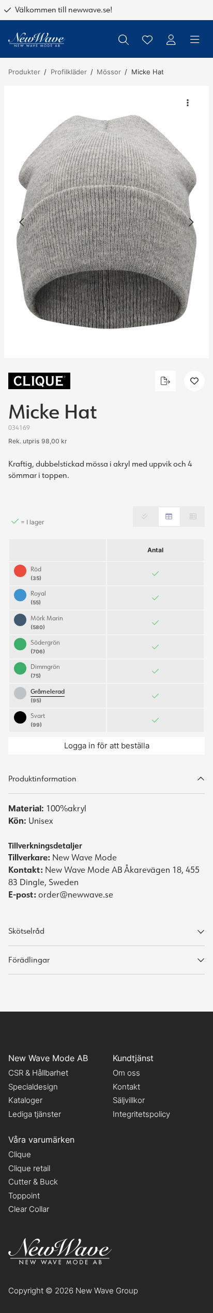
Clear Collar (28, 1209)
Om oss (126, 1073)
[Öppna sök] (123, 40)
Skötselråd (26, 931)
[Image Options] (187, 102)
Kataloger (25, 1100)
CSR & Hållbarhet (38, 1073)
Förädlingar (29, 960)
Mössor (109, 72)
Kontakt (126, 1087)
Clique (19, 1154)
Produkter (24, 72)
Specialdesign (33, 1087)
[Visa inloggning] (171, 40)
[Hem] (36, 40)
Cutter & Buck (33, 1182)
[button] (106, 222)
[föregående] (22, 222)
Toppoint (24, 1195)
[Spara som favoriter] (147, 40)
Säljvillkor (129, 1100)
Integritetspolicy (141, 1114)
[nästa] (190, 222)
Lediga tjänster (34, 1114)
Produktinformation (42, 778)
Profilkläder (69, 72)
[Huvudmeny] (195, 40)
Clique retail (29, 1168)
